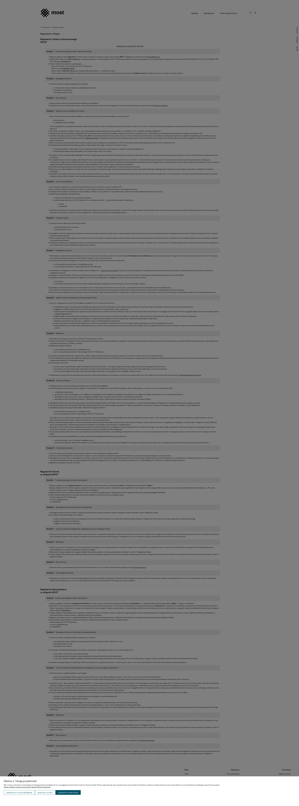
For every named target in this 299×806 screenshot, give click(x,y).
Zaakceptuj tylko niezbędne (19, 793)
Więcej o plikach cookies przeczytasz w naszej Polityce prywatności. (27, 787)
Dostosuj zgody (45, 793)
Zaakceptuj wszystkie (68, 793)
